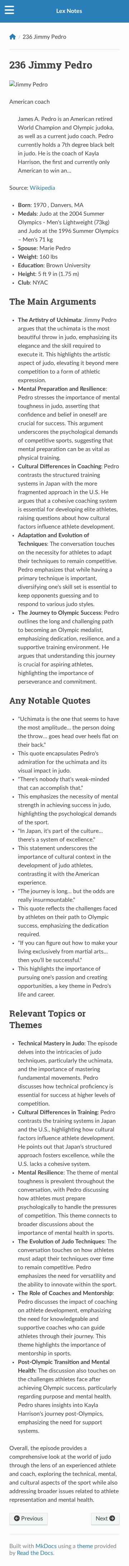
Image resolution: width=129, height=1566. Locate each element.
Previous (31, 1519)
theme (85, 1546)
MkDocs (46, 1546)
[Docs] (12, 37)
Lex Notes (69, 11)
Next (102, 1519)
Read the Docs (35, 1553)
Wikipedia (42, 188)
